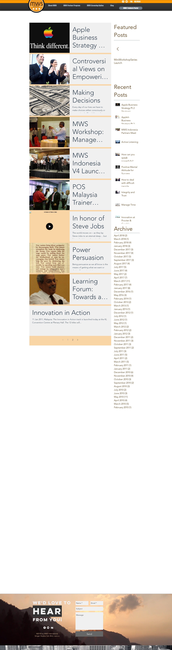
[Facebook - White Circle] (123, 1)
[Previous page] (63, 340)
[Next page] (78, 340)
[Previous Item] (118, 49)
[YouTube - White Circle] (126, 1)
